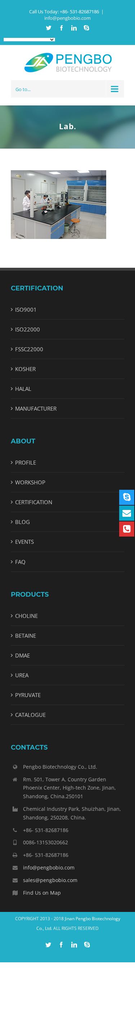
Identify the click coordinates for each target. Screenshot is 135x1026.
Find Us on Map (42, 892)
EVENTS (24, 541)
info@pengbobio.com (67, 18)
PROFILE (25, 462)
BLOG (22, 521)
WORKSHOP (30, 482)
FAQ (20, 561)
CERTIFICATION (33, 502)
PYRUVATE (28, 695)
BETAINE (25, 635)
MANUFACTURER (36, 408)
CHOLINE (26, 615)
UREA (21, 675)
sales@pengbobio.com (50, 880)
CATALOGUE (30, 714)
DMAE (22, 655)
